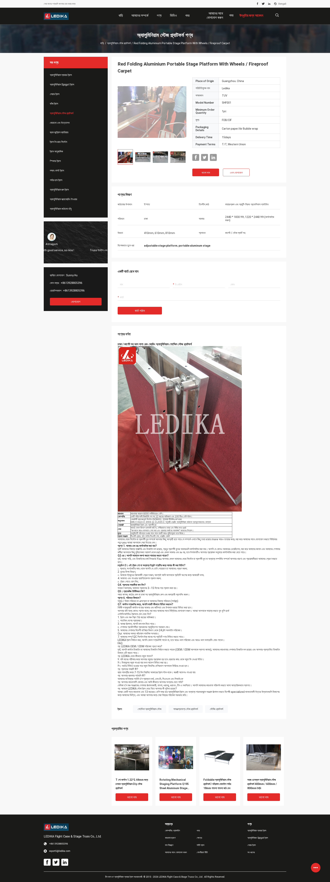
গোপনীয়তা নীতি (202, 852)
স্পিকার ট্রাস (55, 160)
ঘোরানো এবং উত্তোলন (60, 122)
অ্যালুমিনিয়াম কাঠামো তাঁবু (61, 208)
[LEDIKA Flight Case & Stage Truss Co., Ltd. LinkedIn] (269, 4)
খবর (231, 15)
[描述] (277, 15)
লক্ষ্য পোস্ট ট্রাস (57, 170)
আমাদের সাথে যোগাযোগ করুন (176, 852)
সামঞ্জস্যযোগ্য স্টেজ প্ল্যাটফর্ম (185, 709)
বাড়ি (102, 43)
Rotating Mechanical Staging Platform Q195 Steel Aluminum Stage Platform (174, 784)
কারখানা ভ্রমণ (170, 838)
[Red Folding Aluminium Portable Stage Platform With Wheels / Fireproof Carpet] (152, 111)
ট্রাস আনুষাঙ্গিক (56, 151)
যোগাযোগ (75, 302)
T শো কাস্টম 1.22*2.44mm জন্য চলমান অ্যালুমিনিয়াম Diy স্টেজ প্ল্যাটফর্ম (132, 784)
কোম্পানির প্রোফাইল (172, 830)
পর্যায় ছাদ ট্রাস (56, 180)
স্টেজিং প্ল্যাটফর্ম (216, 709)
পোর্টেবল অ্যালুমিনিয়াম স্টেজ (149, 709)
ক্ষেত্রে (199, 838)
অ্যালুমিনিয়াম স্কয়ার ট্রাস (61, 74)
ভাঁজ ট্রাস (54, 103)
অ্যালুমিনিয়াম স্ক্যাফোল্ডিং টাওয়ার (63, 199)
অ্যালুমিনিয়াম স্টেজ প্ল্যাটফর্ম (119, 43)
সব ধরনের (251, 852)
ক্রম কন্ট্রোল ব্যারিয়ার (59, 132)
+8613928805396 (71, 282)
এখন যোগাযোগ (236, 172)
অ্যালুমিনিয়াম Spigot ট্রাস (62, 84)
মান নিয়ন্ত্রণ (169, 845)
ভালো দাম (206, 172)
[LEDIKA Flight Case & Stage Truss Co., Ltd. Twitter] (263, 4)
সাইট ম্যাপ (200, 845)
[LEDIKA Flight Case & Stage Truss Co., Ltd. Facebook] (257, 4)
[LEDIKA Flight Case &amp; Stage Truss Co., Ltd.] (56, 16)
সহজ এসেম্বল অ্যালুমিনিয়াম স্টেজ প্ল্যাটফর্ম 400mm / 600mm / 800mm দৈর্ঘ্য (262, 784)
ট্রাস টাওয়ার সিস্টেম (58, 141)
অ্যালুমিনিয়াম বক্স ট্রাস (59, 189)
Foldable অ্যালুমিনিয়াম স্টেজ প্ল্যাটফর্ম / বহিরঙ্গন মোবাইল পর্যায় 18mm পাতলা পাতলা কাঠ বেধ (217, 784)
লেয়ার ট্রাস (54, 94)
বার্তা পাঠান (140, 311)
